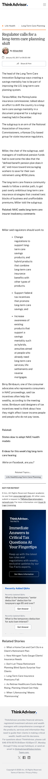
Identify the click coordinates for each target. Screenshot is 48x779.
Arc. (23, 770)
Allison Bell (18, 51)
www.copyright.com (22, 496)
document (7, 113)
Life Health (10, 26)
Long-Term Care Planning (33, 26)
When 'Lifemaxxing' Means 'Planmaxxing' (19, 694)
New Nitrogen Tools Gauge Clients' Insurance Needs (23, 657)
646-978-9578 (9, 742)
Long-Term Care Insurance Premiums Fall (19, 678)
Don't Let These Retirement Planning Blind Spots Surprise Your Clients (22, 668)
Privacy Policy (31, 773)
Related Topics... (23, 472)
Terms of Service (17, 773)
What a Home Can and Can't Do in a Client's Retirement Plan (23, 649)
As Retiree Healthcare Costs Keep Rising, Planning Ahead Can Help (23, 686)
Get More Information (24, 574)
